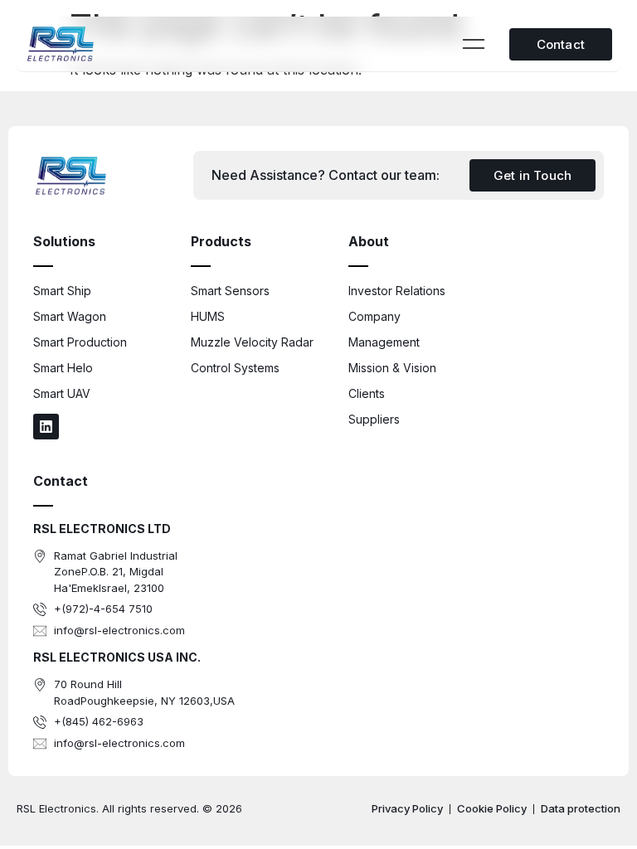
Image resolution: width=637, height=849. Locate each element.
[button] (474, 45)
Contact (60, 481)
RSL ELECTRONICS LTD (102, 529)
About (368, 241)
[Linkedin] (46, 426)
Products (221, 241)
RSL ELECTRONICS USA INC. (117, 657)
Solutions (64, 241)
